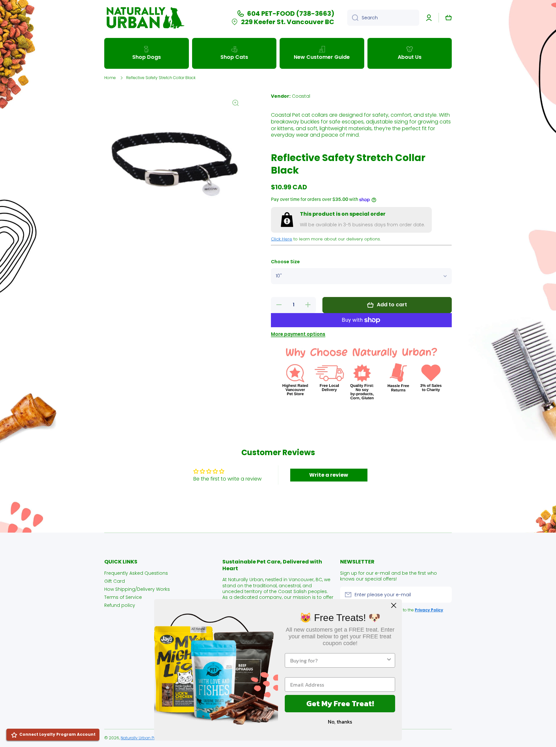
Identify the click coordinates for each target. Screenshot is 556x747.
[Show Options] (389, 660)
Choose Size (285, 262)
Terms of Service (123, 597)
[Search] (352, 18)
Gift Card (114, 581)
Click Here (281, 239)
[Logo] (144, 17)
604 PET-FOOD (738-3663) (290, 13)
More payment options (298, 334)
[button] (448, 17)
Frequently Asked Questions (136, 573)
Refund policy (119, 605)
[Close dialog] (393, 605)
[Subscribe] (444, 595)
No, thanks (340, 721)
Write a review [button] (328, 475)
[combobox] (383, 18)
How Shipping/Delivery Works (137, 589)
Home (110, 77)
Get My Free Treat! (340, 703)
